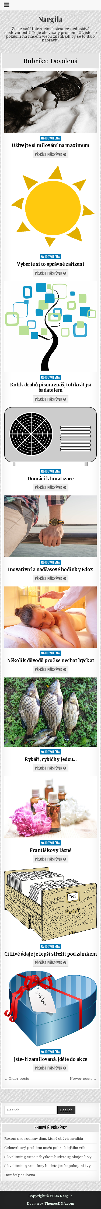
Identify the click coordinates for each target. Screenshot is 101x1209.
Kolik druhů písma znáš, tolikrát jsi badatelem (50, 387)
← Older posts (16, 1079)
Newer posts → (83, 1079)
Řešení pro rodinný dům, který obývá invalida (43, 1139)
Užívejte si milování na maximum (50, 145)
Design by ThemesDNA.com (50, 1203)
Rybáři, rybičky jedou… (50, 759)
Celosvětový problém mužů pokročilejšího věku (46, 1148)
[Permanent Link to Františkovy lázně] (50, 807)
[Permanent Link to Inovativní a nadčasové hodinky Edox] (50, 526)
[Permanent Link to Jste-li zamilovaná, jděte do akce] (50, 1009)
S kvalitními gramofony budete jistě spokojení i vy (47, 1166)
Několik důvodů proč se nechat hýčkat (50, 660)
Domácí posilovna (19, 1175)
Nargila (50, 19)
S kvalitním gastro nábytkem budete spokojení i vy (48, 1157)
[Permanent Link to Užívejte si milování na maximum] (50, 102)
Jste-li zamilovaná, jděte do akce (50, 1059)
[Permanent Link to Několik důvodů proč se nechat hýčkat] (50, 617)
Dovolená (52, 138)
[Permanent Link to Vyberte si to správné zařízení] (50, 207)
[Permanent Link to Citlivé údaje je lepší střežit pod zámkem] (50, 904)
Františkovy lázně (50, 850)
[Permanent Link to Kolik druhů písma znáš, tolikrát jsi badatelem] (50, 326)
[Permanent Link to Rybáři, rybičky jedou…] (50, 712)
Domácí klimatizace (50, 479)
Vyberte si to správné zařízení (50, 264)
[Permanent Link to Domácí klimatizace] (50, 436)
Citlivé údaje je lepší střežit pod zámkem (50, 954)
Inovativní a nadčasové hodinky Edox (50, 569)
